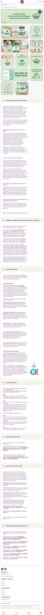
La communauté (5, 597)
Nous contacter (36, 605)
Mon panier (2, 606)
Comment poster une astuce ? (31, 608)
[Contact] (38, 1)
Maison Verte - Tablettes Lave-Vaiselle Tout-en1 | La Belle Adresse (15, 550)
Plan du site (40, 605)
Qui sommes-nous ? (4, 605)
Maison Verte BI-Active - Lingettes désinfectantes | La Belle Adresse (15, 554)
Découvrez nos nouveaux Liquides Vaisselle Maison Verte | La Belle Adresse (15, 543)
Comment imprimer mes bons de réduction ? (17, 605)
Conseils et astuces (6, 579)
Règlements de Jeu (24, 608)
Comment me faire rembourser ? (28, 605)
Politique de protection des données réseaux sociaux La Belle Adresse (11, 608)
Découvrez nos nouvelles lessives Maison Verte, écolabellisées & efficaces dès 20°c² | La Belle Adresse (15, 538)
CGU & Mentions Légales (18, 606)
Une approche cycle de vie (10, 302)
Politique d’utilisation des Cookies (9, 606)
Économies (4, 572)
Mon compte (9, 605)
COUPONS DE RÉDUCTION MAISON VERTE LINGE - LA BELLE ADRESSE (15, 449)
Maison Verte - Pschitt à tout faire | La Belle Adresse (15, 558)
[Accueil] (22, 2)
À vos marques (5, 588)
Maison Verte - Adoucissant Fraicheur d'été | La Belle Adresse (14, 547)
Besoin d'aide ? (38, 608)
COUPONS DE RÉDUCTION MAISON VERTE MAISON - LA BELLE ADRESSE (15, 458)
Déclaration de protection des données (27, 606)
